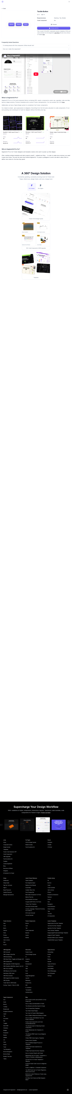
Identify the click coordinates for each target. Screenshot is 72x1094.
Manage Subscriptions (8, 894)
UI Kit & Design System (31, 842)
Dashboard (6, 880)
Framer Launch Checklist (31, 1040)
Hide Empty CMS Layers (8, 973)
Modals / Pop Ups (7, 1056)
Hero (49, 901)
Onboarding (50, 952)
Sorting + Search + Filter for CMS (11, 985)
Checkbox (5, 1028)
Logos (4, 1013)
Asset (4, 1002)
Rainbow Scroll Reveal (31, 885)
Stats (4, 932)
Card (27, 925)
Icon (4, 999)
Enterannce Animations (53, 894)
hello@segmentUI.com (22, 1089)
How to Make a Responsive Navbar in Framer (36, 1015)
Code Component (30, 930)
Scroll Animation (51, 906)
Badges (5, 1030)
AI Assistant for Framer (8, 873)
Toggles (5, 1023)
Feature (5, 930)
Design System (6, 847)
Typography (28, 989)
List (4, 1039)
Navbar (27, 937)
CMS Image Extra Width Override (11, 978)
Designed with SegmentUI (9, 1089)
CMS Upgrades (6, 856)
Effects (49, 892)
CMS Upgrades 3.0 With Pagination (11, 963)
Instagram (50, 842)
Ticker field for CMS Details (9, 982)
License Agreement (7, 863)
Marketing (28, 980)
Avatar (4, 1044)
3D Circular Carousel (30, 913)
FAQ (4, 942)
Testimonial (6, 937)
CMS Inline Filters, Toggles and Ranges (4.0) (13, 959)
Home (4, 842)
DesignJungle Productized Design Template (58, 932)
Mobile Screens (29, 844)
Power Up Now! (45, 812)
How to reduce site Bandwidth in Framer (35, 1003)
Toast (4, 1047)
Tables (4, 1058)
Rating (49, 959)
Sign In (4, 887)
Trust (4, 925)
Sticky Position (51, 908)
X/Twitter (50, 847)
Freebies (5, 861)
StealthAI (5, 645)
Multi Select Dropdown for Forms (33, 894)
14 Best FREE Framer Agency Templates (35, 1038)
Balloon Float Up (29, 897)
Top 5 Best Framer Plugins (32, 1010)
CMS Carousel (6, 952)
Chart (4, 1042)
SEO (26, 985)
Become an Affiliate (8, 868)
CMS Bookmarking (7, 956)
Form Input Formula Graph (31, 906)
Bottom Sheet (6, 1054)
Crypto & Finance (52, 963)
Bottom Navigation (7, 1051)
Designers (5, 870)
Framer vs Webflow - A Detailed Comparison (36, 1067)
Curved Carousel (29, 915)
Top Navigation (7, 1049)
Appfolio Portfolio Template (54, 928)
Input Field (5, 1025)
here (44, 34)
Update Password (7, 892)
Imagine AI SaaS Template (54, 935)
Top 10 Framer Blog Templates (33, 1008)
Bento (4, 928)
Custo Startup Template (53, 930)
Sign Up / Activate (7, 885)
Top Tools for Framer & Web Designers (35, 1013)
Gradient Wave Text (30, 890)
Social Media (51, 968)
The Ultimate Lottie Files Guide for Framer (35, 1006)
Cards (49, 885)
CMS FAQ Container (8, 975)
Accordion (5, 1018)
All (48, 880)
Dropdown (5, 1032)
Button (27, 923)
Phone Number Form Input (32, 899)
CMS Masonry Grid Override (9, 971)
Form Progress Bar (30, 892)
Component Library (7, 844)
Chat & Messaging (52, 971)
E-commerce (28, 987)
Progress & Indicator (8, 1011)
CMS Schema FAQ (7, 961)
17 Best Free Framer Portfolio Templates (35, 1050)
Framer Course (29, 952)
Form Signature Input (30, 882)
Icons (27, 973)
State (49, 956)
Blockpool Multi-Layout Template (55, 937)
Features (50, 897)
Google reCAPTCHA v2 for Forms (33, 901)
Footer (49, 899)
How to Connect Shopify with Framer (34, 1053)
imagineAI (22, 645)
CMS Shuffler (6, 980)
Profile (49, 954)
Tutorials (50, 913)
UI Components (51, 916)
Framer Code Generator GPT (10, 851)
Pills (4, 1021)
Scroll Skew (28, 887)
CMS (27, 968)
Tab (26, 928)
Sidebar (5, 1037)
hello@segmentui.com (32, 694)
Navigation (50, 904)
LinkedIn (49, 844)
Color (27, 966)
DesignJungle (16, 645)
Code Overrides (51, 887)
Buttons (49, 882)
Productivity (28, 982)
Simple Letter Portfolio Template (55, 923)
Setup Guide (6, 882)
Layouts (27, 978)
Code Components (7, 854)
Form (27, 971)
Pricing (5, 935)
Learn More (57, 32)
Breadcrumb (6, 1009)
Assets (27, 935)
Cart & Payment (51, 973)
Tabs (49, 911)
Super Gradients (29, 880)
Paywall (49, 961)
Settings (50, 975)
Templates (5, 849)
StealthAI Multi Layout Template (55, 940)
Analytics (28, 959)
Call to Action (51, 890)
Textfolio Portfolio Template (54, 925)
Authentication (29, 992)
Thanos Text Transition (31, 904)
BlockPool (10, 645)
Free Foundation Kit (8, 858)
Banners (27, 932)
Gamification (51, 966)
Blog (4, 866)
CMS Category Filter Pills (9, 954)
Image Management (30, 975)
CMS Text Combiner (8, 968)
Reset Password (7, 890)
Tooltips (5, 1006)
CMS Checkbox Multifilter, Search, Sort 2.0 (13, 966)
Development (29, 963)
